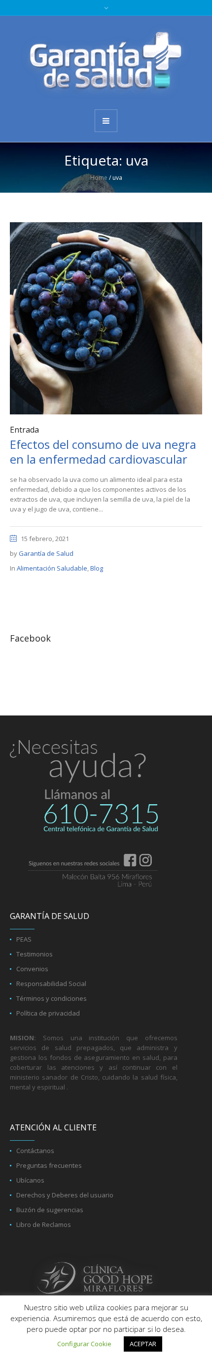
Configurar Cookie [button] (84, 1343)
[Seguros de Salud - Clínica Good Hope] (106, 62)
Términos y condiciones (51, 998)
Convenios (32, 968)
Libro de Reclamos (43, 1224)
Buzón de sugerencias (49, 1209)
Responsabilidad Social (51, 983)
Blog (96, 568)
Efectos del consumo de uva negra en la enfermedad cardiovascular (103, 451)
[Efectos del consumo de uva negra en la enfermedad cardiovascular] (106, 317)
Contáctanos (35, 1150)
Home (98, 177)
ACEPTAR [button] (143, 1343)
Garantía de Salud (46, 553)
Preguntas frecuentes (49, 1165)
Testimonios (34, 954)
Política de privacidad (48, 1013)
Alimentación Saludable (52, 568)
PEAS (24, 939)
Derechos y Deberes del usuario (64, 1194)
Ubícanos (30, 1180)
